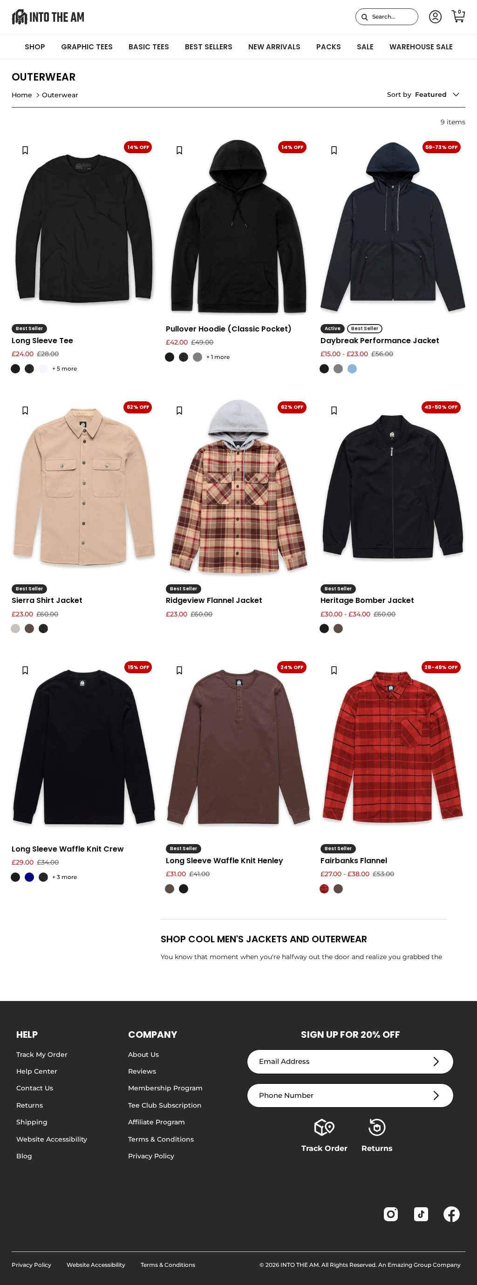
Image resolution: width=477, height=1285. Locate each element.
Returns (29, 1105)
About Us (143, 1054)
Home (22, 95)
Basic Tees (149, 47)
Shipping (32, 1122)
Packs (328, 47)
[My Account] (433, 17)
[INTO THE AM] (48, 17)
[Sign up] (436, 1061)
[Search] (364, 17)
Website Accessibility (51, 1139)
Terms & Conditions (161, 1139)
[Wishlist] (25, 150)
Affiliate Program (156, 1122)
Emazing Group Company (424, 1264)
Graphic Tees (87, 47)
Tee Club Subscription (165, 1105)
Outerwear (60, 95)
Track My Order (42, 1054)
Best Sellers (208, 47)
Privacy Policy (151, 1156)
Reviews (142, 1071)
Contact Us (34, 1088)
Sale (365, 47)
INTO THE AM (299, 1264)
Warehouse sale (421, 47)
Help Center (36, 1071)
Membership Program (165, 1088)
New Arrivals (274, 47)
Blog (24, 1156)
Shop (35, 47)
